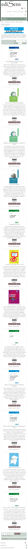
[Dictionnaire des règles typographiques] (14, 95)
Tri (15, 41)
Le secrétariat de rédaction (14, 304)
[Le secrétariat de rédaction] (14, 297)
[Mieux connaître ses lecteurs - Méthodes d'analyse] (14, 377)
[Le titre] (14, 337)
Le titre (14, 344)
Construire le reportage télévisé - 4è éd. (14, 264)
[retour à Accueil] (1, 22)
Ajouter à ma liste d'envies (14, 84)
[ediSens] (14, 4)
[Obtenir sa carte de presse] (14, 460)
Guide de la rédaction (14, 184)
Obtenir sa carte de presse (14, 467)
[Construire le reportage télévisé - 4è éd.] (14, 257)
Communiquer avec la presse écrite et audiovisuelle (14, 62)
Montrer (16, 43)
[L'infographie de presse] (14, 216)
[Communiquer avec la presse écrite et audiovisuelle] (14, 53)
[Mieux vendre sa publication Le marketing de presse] (14, 418)
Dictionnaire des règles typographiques (14, 103)
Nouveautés (4, 538)
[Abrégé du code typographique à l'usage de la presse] (14, 135)
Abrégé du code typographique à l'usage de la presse (14, 143)
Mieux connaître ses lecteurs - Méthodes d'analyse (14, 385)
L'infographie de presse (14, 224)
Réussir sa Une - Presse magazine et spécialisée (14, 507)
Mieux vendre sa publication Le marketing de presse (14, 426)
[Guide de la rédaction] (14, 176)
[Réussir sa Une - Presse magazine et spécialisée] (14, 500)
